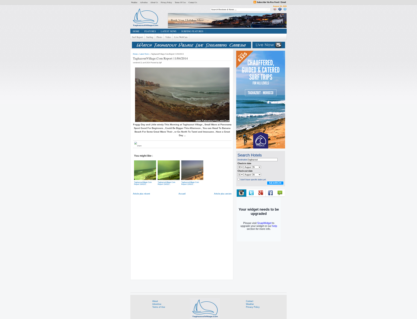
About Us (154, 2)
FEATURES (150, 31)
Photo (159, 37)
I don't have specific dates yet (253, 179)
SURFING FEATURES (192, 31)
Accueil (182, 194)
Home (135, 53)
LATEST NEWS (168, 31)
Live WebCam (180, 37)
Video (168, 37)
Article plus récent (141, 194)
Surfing (149, 37)
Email (283, 2)
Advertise (144, 2)
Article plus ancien (222, 194)
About (155, 301)
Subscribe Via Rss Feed (268, 2)
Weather (134, 2)
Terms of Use (180, 2)
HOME (136, 31)
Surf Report (137, 37)
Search (275, 183)
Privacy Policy (166, 2)
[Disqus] (182, 238)
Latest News (144, 53)
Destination (242, 160)
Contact (249, 301)
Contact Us (192, 2)
